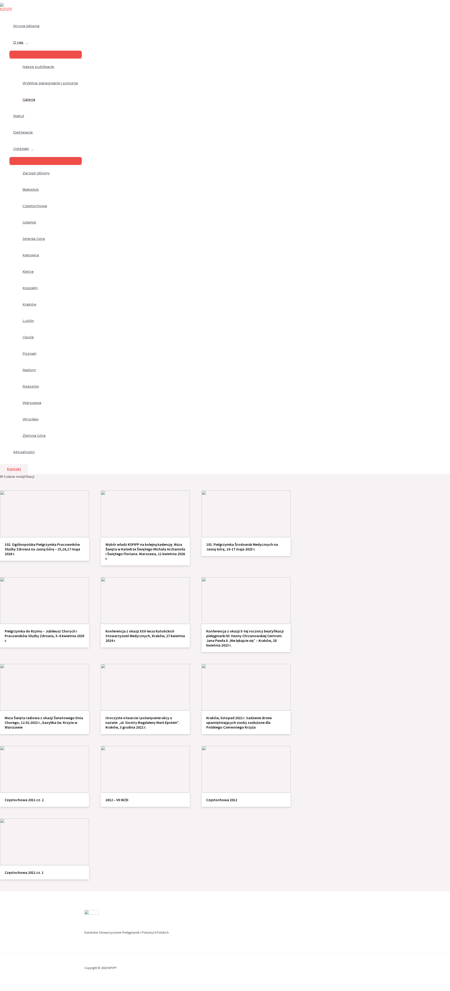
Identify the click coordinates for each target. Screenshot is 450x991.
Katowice (30, 255)
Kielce (28, 271)
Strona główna (26, 26)
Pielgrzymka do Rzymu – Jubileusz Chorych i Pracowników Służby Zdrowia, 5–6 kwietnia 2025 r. (44, 636)
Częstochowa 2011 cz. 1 (24, 872)
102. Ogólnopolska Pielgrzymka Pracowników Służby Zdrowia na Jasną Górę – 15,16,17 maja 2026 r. (42, 549)
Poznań (29, 353)
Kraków (29, 304)
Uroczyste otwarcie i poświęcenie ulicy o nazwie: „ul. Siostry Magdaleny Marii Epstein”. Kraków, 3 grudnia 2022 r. (142, 722)
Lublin (28, 320)
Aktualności (24, 452)
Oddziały (21, 148)
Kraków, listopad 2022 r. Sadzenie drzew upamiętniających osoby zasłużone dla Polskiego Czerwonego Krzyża (239, 722)
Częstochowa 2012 (221, 799)
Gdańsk (29, 222)
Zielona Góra (33, 435)
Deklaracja (23, 132)
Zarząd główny (36, 173)
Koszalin (30, 288)
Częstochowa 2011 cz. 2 (24, 799)
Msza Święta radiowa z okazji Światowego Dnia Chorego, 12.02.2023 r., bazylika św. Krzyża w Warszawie (44, 722)
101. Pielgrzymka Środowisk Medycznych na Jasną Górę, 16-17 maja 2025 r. (242, 546)
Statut (18, 116)
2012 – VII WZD (116, 799)
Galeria (28, 99)
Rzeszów (30, 386)
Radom (29, 370)
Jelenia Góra (33, 238)
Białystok (30, 189)
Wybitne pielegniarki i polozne (50, 83)
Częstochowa (34, 206)
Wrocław (30, 419)
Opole (28, 337)
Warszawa (31, 402)
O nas (18, 42)
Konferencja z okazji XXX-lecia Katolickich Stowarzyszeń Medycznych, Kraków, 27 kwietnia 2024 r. (145, 636)
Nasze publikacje (38, 66)
